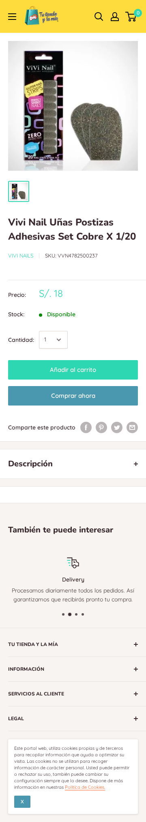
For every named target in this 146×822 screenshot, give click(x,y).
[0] (131, 16)
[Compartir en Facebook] (86, 427)
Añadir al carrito (73, 369)
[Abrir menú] (12, 16)
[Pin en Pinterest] (101, 427)
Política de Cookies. (85, 787)
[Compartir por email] (132, 427)
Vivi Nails (20, 255)
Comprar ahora (73, 395)
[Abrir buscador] (98, 16)
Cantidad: (21, 339)
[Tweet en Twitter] (116, 427)
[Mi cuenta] (115, 16)
